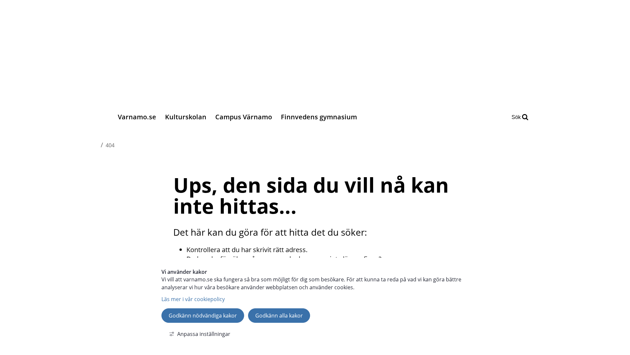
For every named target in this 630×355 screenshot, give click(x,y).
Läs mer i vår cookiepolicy (193, 299)
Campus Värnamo (243, 116)
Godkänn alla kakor (279, 315)
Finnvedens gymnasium (319, 116)
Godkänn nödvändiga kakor (203, 315)
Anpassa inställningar (203, 334)
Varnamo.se (137, 116)
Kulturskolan (185, 116)
